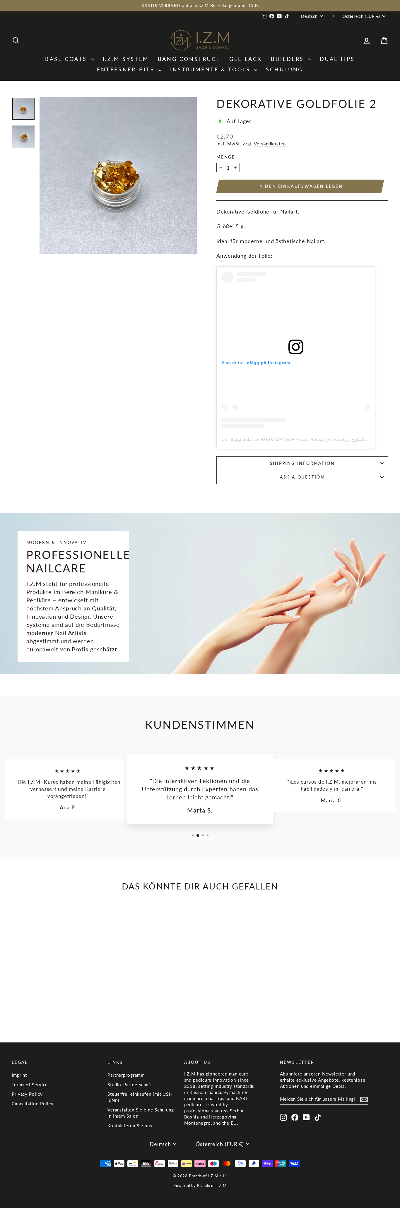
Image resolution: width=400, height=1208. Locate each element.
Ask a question (302, 476)
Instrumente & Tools (211, 69)
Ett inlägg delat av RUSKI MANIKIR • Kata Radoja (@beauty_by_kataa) (295, 439)
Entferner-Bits (127, 69)
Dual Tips (337, 59)
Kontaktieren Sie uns (129, 1125)
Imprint (19, 1075)
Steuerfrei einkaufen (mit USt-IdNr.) (139, 1097)
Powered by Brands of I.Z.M (199, 1185)
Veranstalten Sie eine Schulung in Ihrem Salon (140, 1112)
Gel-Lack (245, 59)
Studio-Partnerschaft (129, 1084)
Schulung (284, 69)
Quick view (56, 988)
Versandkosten (270, 143)
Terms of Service (30, 1084)
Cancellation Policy (33, 1103)
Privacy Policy (27, 1094)
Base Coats (67, 59)
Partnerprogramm (126, 1075)
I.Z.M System (126, 59)
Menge (225, 156)
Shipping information (302, 463)
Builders (288, 59)
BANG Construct (189, 59)
